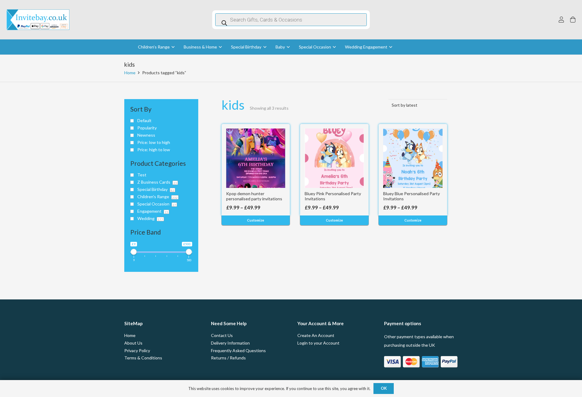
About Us (133, 342)
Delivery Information (230, 342)
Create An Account (315, 335)
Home (129, 72)
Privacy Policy (137, 350)
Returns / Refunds (228, 357)
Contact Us (222, 335)
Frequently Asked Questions (238, 350)
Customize (255, 220)
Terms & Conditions (143, 357)
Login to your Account (318, 342)
